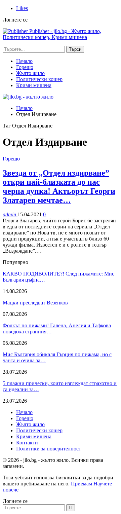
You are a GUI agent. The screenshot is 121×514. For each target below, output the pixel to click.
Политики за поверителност (48, 448)
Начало (24, 61)
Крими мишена (33, 85)
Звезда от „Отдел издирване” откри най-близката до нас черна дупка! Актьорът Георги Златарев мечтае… (59, 187)
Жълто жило (30, 73)
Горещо (24, 67)
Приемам (81, 483)
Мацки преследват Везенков (35, 302)
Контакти (27, 442)
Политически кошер (39, 79)
